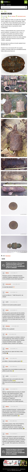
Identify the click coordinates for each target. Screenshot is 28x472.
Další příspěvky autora (21, 16)
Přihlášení (3, 4)
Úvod (2, 11)
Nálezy (5, 11)
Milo (6, 334)
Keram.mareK (8, 284)
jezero (7, 366)
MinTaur (7, 272)
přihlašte (14, 267)
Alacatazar (13, 16)
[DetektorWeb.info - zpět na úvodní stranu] (6, 2)
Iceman (7, 388)
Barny (7, 420)
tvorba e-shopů (13, 470)
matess (7, 292)
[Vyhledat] (25, 7)
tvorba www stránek (18, 470)
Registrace (9, 4)
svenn (7, 358)
